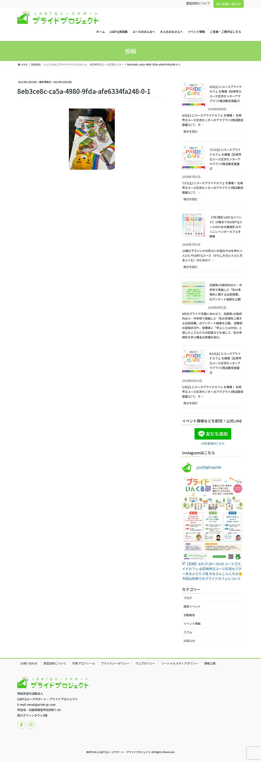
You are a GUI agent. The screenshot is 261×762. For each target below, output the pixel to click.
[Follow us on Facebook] (21, 725)
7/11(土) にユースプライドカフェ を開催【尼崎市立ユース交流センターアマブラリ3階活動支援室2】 (225, 158)
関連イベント (192, 606)
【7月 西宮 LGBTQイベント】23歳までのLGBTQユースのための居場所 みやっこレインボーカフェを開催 (225, 226)
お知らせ (189, 641)
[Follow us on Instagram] (31, 725)
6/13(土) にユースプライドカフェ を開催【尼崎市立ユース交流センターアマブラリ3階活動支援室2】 (225, 362)
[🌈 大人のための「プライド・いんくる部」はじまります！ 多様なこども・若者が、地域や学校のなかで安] (213, 518)
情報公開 (210, 663)
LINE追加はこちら (213, 443)
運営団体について (198, 3)
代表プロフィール (83, 663)
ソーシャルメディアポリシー (179, 663)
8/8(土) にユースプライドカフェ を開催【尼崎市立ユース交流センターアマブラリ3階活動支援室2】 (225, 94)
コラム (188, 632)
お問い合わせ (231, 3)
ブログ (188, 598)
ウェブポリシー (145, 663)
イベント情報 (192, 623)
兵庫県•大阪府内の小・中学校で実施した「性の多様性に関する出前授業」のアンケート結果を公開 (225, 292)
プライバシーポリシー (115, 663)
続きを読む (195, 132)
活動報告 (189, 615)
